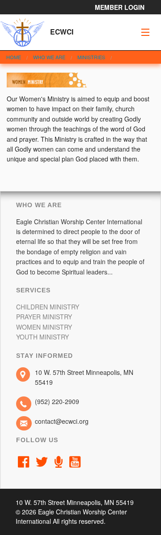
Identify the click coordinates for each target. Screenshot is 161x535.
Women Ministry (44, 326)
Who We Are (49, 57)
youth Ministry (42, 336)
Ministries (91, 57)
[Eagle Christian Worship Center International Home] (22, 30)
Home (13, 57)
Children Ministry (47, 306)
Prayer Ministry (44, 316)
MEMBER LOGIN (119, 7)
